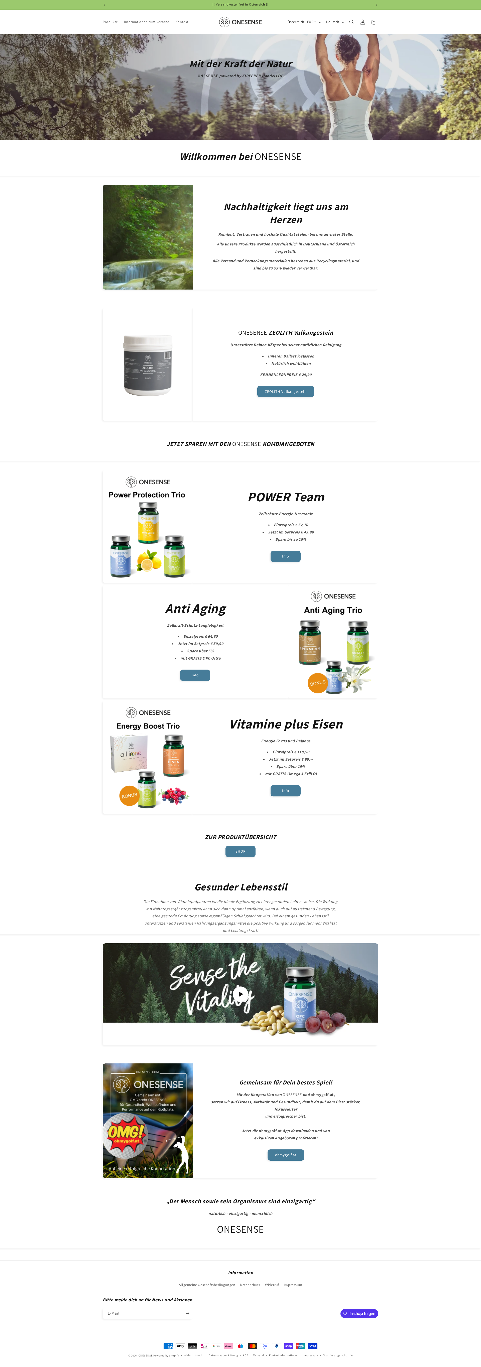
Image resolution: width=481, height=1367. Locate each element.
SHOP (240, 851)
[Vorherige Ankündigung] (104, 5)
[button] (351, 22)
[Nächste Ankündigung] (376, 5)
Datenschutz (250, 1285)
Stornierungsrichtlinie (338, 1355)
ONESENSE (146, 1355)
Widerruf (272, 1285)
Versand (258, 1355)
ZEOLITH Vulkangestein (286, 391)
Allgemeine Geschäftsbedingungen (207, 1285)
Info (285, 556)
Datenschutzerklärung (223, 1355)
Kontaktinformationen (284, 1355)
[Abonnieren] (187, 1313)
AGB (245, 1355)
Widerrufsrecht (194, 1355)
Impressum (293, 1285)
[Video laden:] (240, 994)
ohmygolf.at (286, 1154)
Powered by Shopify (166, 1355)
